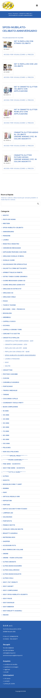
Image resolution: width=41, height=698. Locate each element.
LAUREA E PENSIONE (12, 359)
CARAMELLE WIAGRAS (11, 382)
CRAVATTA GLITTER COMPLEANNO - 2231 (19, 341)
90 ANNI (6, 439)
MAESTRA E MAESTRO (11, 244)
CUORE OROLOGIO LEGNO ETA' (14, 285)
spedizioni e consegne (11, 667)
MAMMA (6, 488)
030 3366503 (9, 648)
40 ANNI (6, 419)
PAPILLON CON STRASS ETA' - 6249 (17, 352)
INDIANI (5, 615)
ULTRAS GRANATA (9, 562)
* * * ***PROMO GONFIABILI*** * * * (15, 460)
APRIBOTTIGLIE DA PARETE (12, 272)
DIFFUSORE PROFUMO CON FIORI (14, 252)
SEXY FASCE (7, 598)
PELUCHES (7, 447)
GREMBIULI (7, 317)
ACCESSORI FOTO (9, 545)
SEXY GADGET (8, 586)
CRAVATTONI (7, 370)
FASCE (5, 301)
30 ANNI (6, 415)
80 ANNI (6, 435)
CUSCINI (6, 378)
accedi (6, 672)
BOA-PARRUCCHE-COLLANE (13, 549)
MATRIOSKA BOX (9, 537)
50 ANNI (6, 423)
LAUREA (6, 240)
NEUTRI (7, 366)
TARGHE (6, 394)
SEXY (7, 362)
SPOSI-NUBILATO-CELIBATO (13, 227)
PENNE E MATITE (9, 525)
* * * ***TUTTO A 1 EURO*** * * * (14, 472)
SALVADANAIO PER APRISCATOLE (15, 264)
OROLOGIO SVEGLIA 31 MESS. (13, 256)
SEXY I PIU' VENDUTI (10, 582)
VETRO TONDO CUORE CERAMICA (15, 276)
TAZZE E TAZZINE (9, 305)
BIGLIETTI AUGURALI (10, 533)
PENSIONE (6, 236)
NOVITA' (6, 215)
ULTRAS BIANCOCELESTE (12, 574)
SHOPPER (6, 541)
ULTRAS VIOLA (8, 578)
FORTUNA (6, 505)
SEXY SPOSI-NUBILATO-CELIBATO (15, 594)
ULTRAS (6, 476)
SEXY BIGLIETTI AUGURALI (12, 611)
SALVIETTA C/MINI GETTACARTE (15, 268)
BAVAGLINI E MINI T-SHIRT (12, 484)
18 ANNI (6, 411)
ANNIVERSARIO (8, 232)
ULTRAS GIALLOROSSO (11, 570)
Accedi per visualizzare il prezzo (19, 54)
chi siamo (7, 678)
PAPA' (5, 492)
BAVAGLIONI (7, 313)
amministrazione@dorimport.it (12, 655)
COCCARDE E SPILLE (10, 398)
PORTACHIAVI (8, 386)
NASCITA (6, 480)
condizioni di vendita (10, 664)
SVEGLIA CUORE (9, 260)
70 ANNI (6, 431)
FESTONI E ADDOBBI (10, 374)
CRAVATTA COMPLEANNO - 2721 (16, 344)
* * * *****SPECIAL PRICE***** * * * (15, 456)
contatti (7, 681)
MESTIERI (6, 223)
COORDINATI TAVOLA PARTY (13, 403)
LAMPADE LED (8, 513)
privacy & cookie (9, 683)
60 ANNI (6, 427)
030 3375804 (9, 650)
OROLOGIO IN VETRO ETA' (12, 289)
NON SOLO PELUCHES (11, 452)
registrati (7, 669)
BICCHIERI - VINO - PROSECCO (14, 309)
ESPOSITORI (7, 500)
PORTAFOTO (7, 521)
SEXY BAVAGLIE (8, 602)
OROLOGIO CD (8, 293)
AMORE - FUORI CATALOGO (12, 558)
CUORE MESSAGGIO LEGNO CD (14, 280)
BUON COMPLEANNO (10, 407)
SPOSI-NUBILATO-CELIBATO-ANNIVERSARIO (20, 355)
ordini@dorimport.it (9, 653)
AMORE (5, 554)
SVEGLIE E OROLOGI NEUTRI (13, 529)
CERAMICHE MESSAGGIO (12, 248)
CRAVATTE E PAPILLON (11, 338)
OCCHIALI (6, 325)
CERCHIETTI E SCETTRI (11, 334)
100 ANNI (6, 443)
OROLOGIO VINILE (9, 297)
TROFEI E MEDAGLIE (10, 390)
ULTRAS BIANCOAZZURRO (12, 566)
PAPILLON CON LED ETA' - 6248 (16, 348)
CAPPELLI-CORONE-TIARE (12, 329)
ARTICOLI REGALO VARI (11, 496)
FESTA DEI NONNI (9, 219)
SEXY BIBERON (8, 607)
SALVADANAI (7, 517)
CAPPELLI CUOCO (9, 321)
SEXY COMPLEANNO (10, 590)
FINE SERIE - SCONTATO (11, 464)
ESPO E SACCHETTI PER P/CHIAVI (15, 509)
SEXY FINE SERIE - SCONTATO (14, 468)
